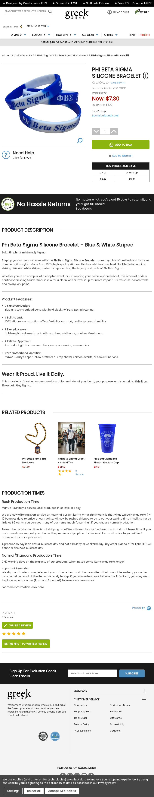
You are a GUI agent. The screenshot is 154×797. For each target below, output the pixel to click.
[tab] (17, 625)
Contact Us (80, 705)
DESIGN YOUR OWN (36, 26)
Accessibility (117, 724)
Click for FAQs (22, 158)
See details (84, 208)
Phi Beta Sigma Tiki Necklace (34, 460)
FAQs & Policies (82, 730)
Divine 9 (16, 35)
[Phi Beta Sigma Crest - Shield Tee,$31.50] (71, 438)
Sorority (39, 35)
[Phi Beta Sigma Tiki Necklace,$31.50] (36, 438)
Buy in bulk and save (105, 115)
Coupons (115, 730)
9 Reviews (79, 473)
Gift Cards (116, 718)
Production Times (120, 705)
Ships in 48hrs (10, 26)
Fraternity (64, 35)
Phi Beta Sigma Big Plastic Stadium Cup (106, 460)
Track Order (80, 718)
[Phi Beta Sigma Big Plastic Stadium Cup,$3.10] (107, 438)
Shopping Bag (82, 711)
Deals (132, 35)
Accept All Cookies (62, 791)
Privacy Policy (107, 783)
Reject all (34, 791)
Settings (13, 791)
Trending (145, 35)
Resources (116, 711)
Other (108, 35)
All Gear (88, 35)
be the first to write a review (26, 644)
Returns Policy (82, 724)
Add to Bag (123, 145)
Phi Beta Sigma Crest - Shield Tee (71, 460)
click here (37, 587)
